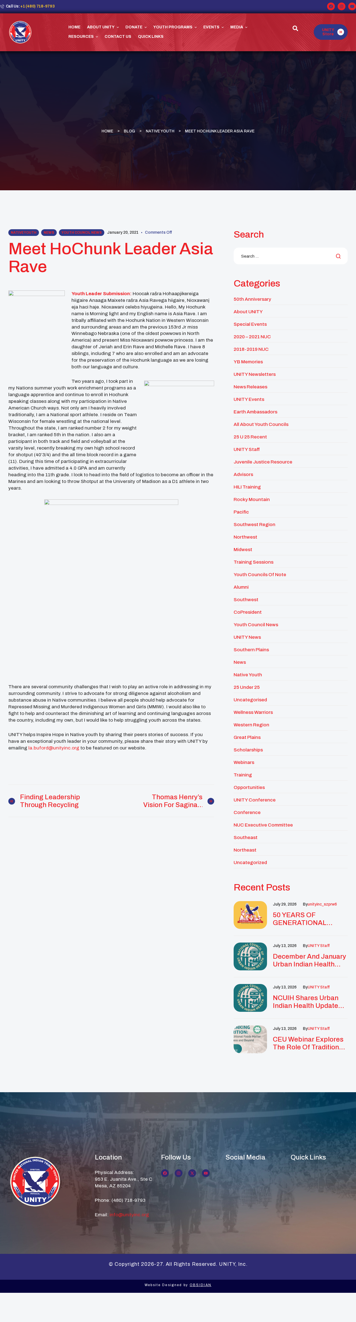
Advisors (243, 474)
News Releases (250, 386)
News (49, 233)
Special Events (250, 324)
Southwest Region (254, 524)
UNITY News (247, 637)
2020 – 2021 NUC (252, 336)
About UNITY (248, 311)
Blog (129, 131)
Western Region (251, 724)
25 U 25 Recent (250, 437)
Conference (247, 812)
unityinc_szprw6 (322, 904)
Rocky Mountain (252, 499)
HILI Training (247, 487)
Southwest (246, 599)
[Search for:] (291, 256)
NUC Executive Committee (263, 825)
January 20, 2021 (123, 232)
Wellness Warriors (253, 712)
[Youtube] (352, 6)
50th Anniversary (252, 299)
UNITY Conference (255, 800)
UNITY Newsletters (255, 374)
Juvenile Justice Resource (263, 462)
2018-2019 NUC (251, 349)
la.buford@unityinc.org (53, 748)
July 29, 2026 (284, 904)
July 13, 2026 (284, 946)
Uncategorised (250, 699)
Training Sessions (253, 562)
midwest (243, 549)
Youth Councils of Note (260, 574)
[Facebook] (331, 6)
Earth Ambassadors (255, 412)
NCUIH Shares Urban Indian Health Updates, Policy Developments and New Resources (308, 1002)
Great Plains (247, 737)
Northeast (245, 850)
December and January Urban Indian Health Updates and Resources (309, 960)
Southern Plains (251, 649)
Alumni (241, 587)
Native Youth (160, 131)
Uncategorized (250, 862)
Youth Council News (81, 233)
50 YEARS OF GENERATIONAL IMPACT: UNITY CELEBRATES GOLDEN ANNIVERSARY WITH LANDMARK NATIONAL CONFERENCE (310, 919)
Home (107, 131)
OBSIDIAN (200, 1285)
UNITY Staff (247, 449)
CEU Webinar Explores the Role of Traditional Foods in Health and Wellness (309, 1043)
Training (243, 775)
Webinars (244, 762)
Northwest (245, 537)
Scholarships (248, 750)
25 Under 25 (247, 687)
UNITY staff (319, 946)
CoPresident (248, 612)
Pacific (241, 512)
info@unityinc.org (129, 1214)
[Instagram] (341, 6)
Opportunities (249, 787)
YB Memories (248, 361)
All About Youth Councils (261, 424)
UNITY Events (249, 399)
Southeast (246, 837)
